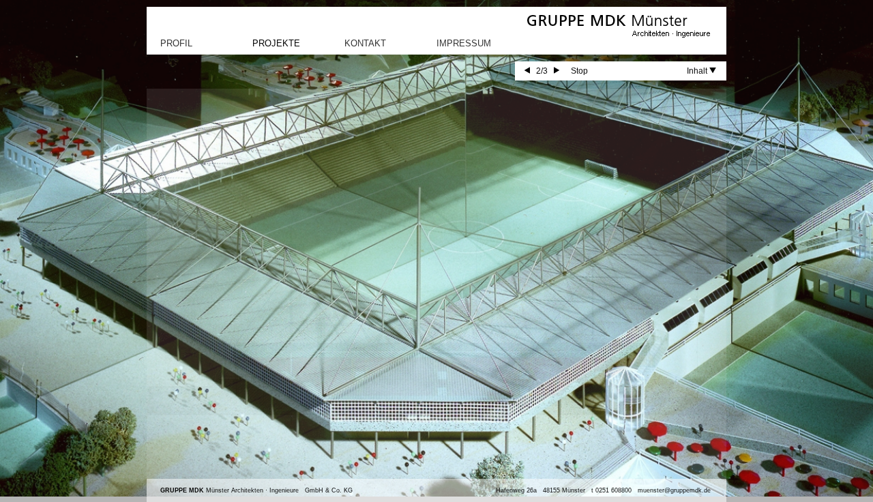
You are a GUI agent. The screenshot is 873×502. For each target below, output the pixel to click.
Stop (579, 71)
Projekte (276, 43)
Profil (176, 43)
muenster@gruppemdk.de (674, 490)
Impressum (463, 43)
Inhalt (698, 71)
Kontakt (365, 43)
